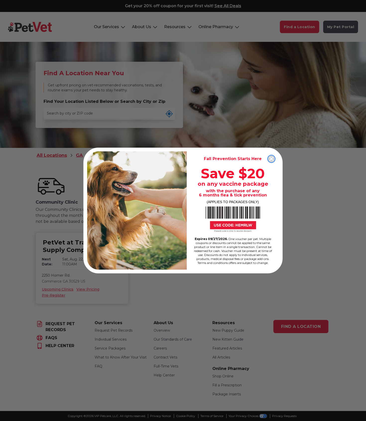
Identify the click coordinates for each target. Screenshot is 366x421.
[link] (232, 219)
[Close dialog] (271, 159)
